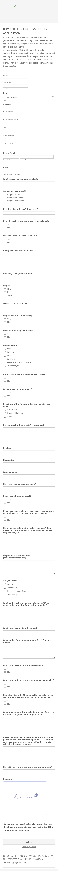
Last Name (7, 89)
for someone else (15, 197)
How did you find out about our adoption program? (28, 767)
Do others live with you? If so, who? (20, 209)
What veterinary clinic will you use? (20, 628)
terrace (10, 349)
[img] (25, 796)
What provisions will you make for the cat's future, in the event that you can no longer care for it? (28, 713)
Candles (10, 416)
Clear (41, 812)
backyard (11, 359)
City (4, 127)
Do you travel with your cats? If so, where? (23, 425)
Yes (9, 224)
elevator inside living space (19, 362)
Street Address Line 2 (10, 119)
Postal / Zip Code (9, 143)
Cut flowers (12, 410)
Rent (9, 292)
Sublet (10, 295)
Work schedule (10, 472)
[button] (53, 97)
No (8, 227)
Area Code (6, 160)
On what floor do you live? (16, 303)
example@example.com (11, 174)
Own (9, 289)
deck (9, 355)
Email (5, 167)
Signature (7, 779)
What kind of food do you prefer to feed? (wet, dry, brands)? (27, 641)
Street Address (8, 111)
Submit (29, 842)
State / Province (8, 135)
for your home (13, 194)
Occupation (8, 460)
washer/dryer (13, 366)
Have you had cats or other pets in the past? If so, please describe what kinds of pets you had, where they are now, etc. (27, 530)
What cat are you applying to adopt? (20, 179)
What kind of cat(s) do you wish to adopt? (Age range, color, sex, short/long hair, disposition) (26, 604)
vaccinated (12, 587)
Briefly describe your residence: (18, 250)
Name (5, 76)
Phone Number (10, 153)
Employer (7, 448)
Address (7, 104)
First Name (7, 83)
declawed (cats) (14, 594)
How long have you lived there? (18, 273)
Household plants (15, 413)
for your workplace (15, 200)
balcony (10, 352)
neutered (11, 584)
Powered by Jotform (29, 847)
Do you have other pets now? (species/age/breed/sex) (17, 556)
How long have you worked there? (19, 484)
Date (4, 100)
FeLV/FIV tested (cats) (17, 591)
